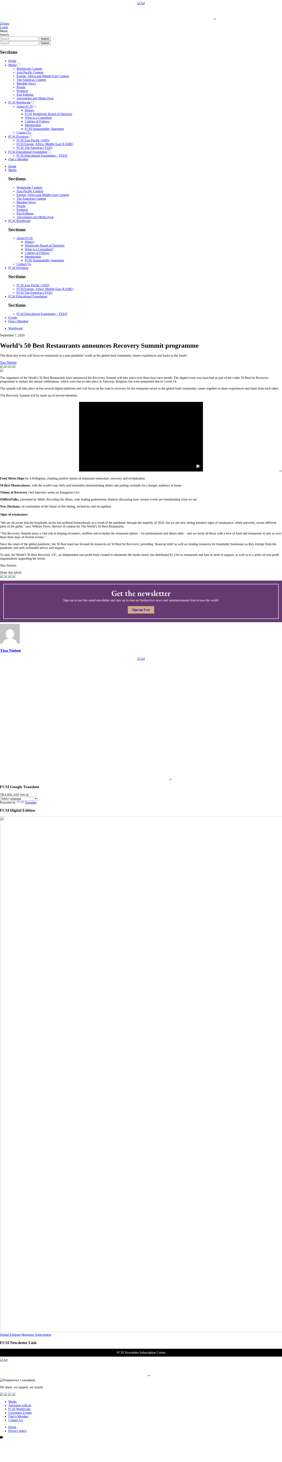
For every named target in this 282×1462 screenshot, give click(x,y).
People (21, 87)
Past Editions (25, 94)
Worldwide (15, 328)
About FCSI (25, 106)
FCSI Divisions (18, 136)
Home (12, 61)
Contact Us (24, 132)
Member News (26, 83)
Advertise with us (19, 1405)
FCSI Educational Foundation (27, 152)
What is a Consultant (38, 117)
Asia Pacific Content (30, 72)
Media (12, 65)
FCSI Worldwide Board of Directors (48, 114)
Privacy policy (17, 1431)
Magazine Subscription (36, 1334)
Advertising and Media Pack (35, 98)
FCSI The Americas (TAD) (34, 147)
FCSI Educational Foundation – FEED (42, 155)
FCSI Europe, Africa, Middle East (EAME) (45, 144)
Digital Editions (10, 1334)
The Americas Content (31, 80)
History (29, 110)
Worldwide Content (29, 68)
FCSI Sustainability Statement (44, 129)
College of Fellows (37, 121)
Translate (31, 802)
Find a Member (18, 159)
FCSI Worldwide (19, 102)
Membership (33, 125)
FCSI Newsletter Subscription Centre (141, 1352)
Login (4, 27)
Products (22, 91)
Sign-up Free (141, 609)
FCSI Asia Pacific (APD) (33, 140)
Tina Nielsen (8, 362)
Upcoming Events (20, 1412)
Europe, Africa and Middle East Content (43, 76)
